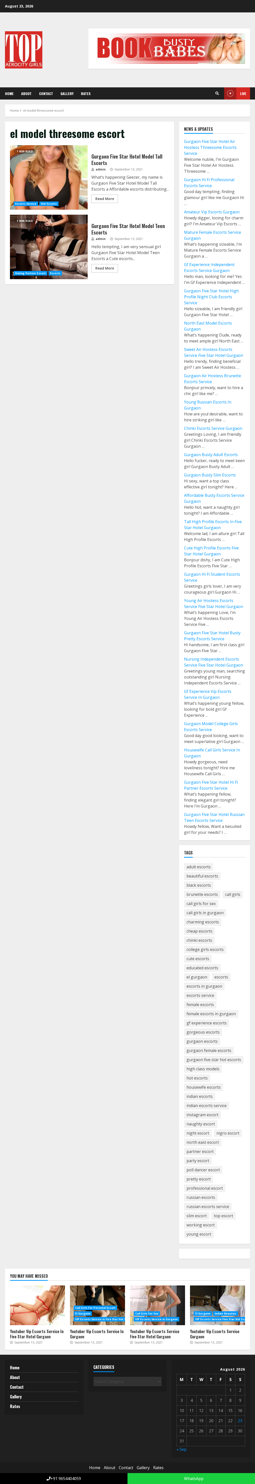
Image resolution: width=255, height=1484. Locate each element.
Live (243, 93)
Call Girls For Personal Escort (95, 1308)
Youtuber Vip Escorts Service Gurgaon (217, 1305)
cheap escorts (199, 931)
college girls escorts (205, 949)
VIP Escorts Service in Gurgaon (156, 1319)
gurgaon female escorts (209, 1050)
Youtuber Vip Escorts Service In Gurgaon (97, 1334)
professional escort (205, 1188)
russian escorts (201, 1197)
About (26, 93)
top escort (223, 1215)
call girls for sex (201, 903)
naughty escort (201, 1124)
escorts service (200, 995)
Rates (86, 93)
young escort (199, 1234)
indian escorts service (207, 1105)
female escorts (200, 1004)
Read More (104, 198)
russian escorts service (208, 1206)
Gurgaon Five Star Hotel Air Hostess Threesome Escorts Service (210, 147)
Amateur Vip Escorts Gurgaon (212, 212)
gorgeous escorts (203, 1032)
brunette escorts (202, 894)
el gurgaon (197, 977)
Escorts (55, 273)
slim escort (197, 1215)
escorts (221, 977)
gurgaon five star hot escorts (214, 1059)
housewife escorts (204, 1087)
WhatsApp (193, 1478)
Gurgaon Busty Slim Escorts (210, 475)
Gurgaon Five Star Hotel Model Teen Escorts (49, 247)
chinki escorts (199, 940)
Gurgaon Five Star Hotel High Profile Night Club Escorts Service (211, 296)
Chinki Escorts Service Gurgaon (213, 428)
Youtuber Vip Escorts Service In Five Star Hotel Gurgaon (37, 1305)
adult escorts (199, 867)
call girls (232, 894)
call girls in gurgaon (205, 912)
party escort (198, 1160)
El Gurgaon (82, 1313)
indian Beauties (226, 1313)
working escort (201, 1225)
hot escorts (197, 1078)
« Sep (182, 1449)
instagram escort (202, 1114)
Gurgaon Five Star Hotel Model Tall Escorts (49, 177)
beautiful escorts (202, 876)
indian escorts (200, 1096)
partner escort (200, 1151)
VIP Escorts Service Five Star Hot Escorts (223, 1319)
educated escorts (202, 968)
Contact (46, 93)
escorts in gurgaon (204, 986)
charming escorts (203, 922)
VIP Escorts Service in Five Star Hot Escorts (105, 1319)
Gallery (67, 93)
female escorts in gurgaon (211, 1013)
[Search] (217, 93)
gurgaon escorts (202, 1041)
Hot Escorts (49, 203)
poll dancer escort (203, 1170)
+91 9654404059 (66, 1478)
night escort (198, 1133)
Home (9, 93)
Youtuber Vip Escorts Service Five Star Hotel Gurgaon (157, 1305)
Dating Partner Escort (30, 273)
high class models (203, 1069)
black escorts (199, 885)
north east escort (203, 1142)
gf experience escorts (207, 1023)
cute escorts (198, 958)
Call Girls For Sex (146, 1313)
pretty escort (199, 1179)
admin (100, 169)
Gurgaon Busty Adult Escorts (211, 454)
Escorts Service (26, 203)
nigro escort (227, 1133)
